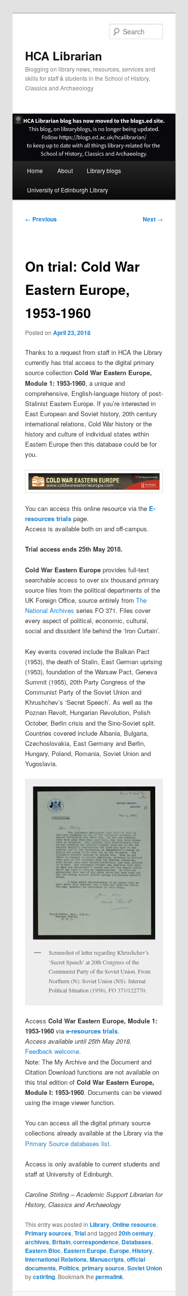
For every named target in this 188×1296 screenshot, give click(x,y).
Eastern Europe (85, 1250)
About (65, 170)
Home (35, 170)
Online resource (134, 1224)
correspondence (96, 1242)
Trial (80, 1233)
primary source (103, 1268)
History (142, 1250)
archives (37, 1242)
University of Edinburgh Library (67, 190)
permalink (109, 1276)
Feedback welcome (52, 1051)
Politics (69, 1268)
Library (99, 1224)
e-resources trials (92, 1030)
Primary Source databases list (67, 1143)
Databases (136, 1242)
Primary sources (48, 1233)
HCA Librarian (63, 55)
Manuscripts (107, 1259)
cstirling (44, 1276)
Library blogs (104, 170)
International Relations (56, 1259)
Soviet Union (144, 1268)
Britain (61, 1242)
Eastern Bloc (43, 1250)
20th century (136, 1233)
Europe (119, 1250)
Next (153, 219)
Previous (41, 219)
